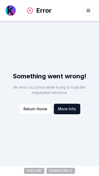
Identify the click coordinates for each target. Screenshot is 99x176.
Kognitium (58, 171)
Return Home (35, 109)
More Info (67, 109)
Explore (34, 171)
